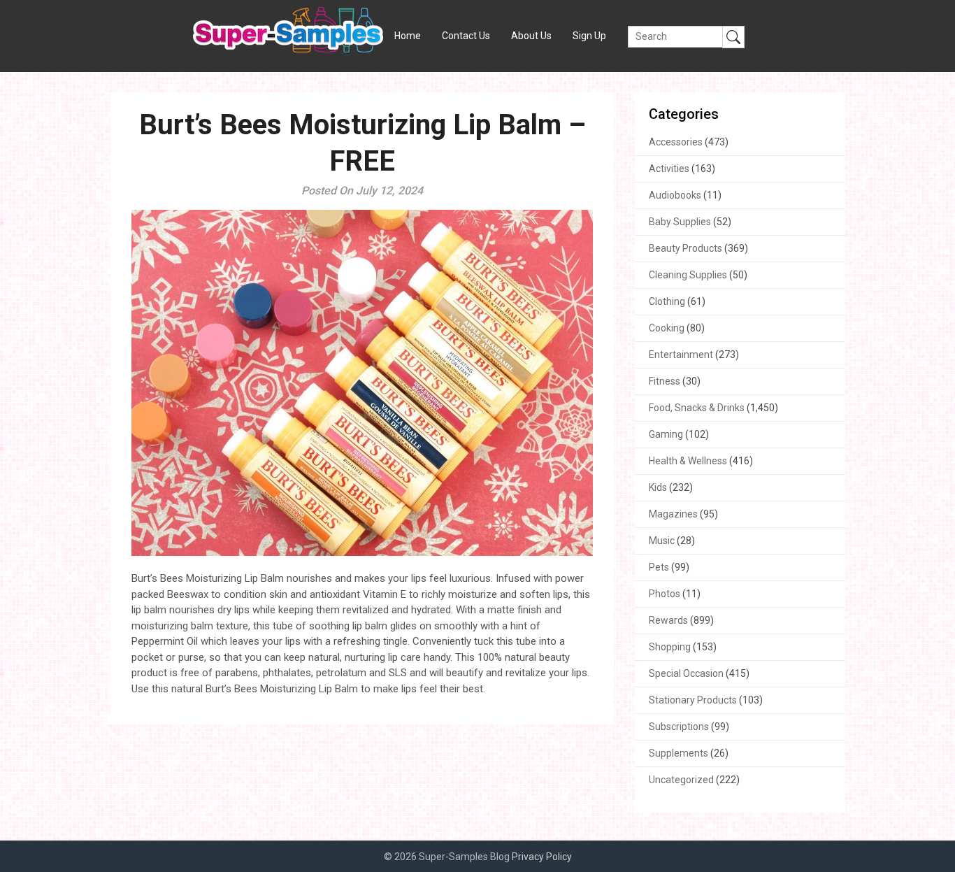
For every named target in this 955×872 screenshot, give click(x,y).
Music (662, 540)
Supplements (678, 753)
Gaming (666, 434)
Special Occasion (686, 673)
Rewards (668, 620)
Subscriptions (679, 726)
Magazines (673, 514)
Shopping (670, 646)
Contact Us (466, 35)
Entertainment (681, 354)
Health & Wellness (688, 460)
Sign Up (589, 35)
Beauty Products (685, 248)
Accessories (676, 142)
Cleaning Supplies (688, 274)
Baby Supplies (680, 221)
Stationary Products (693, 700)
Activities (669, 168)
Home (407, 35)
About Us (531, 35)
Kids (658, 487)
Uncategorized (681, 779)
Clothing (667, 301)
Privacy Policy (542, 856)
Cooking (666, 328)
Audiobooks (675, 195)
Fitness (664, 381)
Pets (659, 567)
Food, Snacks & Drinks (697, 407)
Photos (664, 593)
